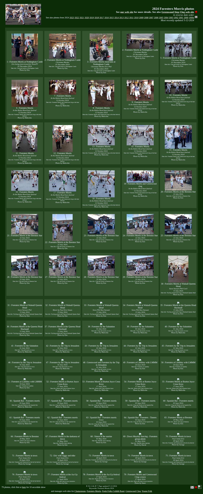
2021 (82, 17)
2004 (166, 17)
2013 (121, 17)
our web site (126, 12)
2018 (96, 17)
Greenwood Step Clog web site (177, 12)
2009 (141, 17)
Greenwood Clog (133, 491)
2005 (161, 17)
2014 (116, 17)
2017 (101, 17)
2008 (146, 17)
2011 (131, 17)
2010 (136, 17)
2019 (91, 17)
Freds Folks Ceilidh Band (113, 491)
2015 (111, 17)
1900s (191, 17)
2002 (176, 17)
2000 (186, 17)
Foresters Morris (94, 491)
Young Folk (147, 491)
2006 (156, 17)
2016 (106, 17)
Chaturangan (80, 491)
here (24, 487)
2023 (72, 17)
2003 (171, 17)
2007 (151, 17)
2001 (181, 17)
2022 (77, 17)
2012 (126, 17)
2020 (87, 17)
